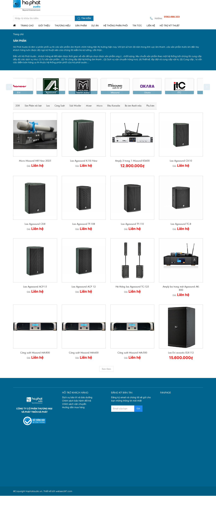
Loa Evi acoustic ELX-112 (181, 352)
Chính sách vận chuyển (74, 404)
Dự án (95, 25)
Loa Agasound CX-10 (181, 160)
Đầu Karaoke (113, 105)
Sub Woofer (75, 105)
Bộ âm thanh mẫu (133, 105)
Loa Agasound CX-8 (35, 223)
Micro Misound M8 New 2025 (35, 160)
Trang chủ (27, 25)
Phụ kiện (150, 105)
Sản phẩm (81, 25)
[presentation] (9, 87)
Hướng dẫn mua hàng (73, 407)
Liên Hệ (151, 25)
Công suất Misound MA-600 (84, 352)
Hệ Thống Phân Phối (115, 25)
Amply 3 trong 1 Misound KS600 (132, 160)
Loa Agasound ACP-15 (35, 286)
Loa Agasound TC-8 (181, 223)
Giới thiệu (44, 25)
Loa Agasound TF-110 (132, 223)
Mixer (89, 105)
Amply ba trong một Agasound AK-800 (181, 288)
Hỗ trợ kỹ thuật (170, 25)
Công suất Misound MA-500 (132, 352)
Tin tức (137, 25)
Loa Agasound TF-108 (83, 223)
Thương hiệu (62, 25)
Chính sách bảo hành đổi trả (76, 400)
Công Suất (60, 105)
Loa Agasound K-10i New (83, 160)
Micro (99, 105)
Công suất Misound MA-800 (35, 352)
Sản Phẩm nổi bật (33, 105)
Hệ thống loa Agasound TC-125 (132, 286)
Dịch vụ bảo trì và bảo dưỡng (77, 397)
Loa (48, 105)
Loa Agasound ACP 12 (84, 286)
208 (17, 105)
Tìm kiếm (85, 18)
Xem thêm (106, 368)
